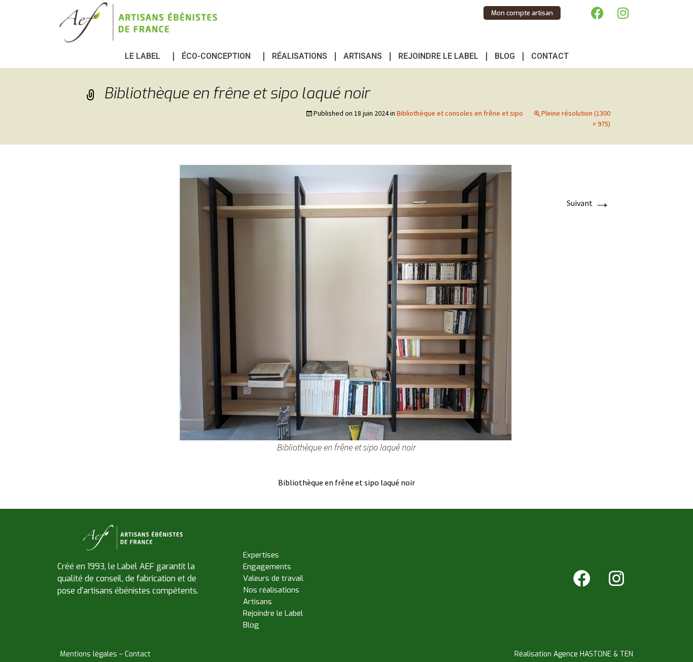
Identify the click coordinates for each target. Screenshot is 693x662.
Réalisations (299, 56)
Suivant (588, 203)
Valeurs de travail (273, 578)
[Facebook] (597, 12)
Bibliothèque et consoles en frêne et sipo (460, 113)
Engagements (267, 567)
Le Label (142, 56)
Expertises (261, 555)
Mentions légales (88, 654)
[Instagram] (623, 12)
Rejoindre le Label (438, 56)
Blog (505, 56)
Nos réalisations (271, 590)
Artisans (362, 56)
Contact (550, 56)
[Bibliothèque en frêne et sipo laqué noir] (346, 302)
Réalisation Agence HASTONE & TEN (573, 654)
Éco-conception (216, 56)
